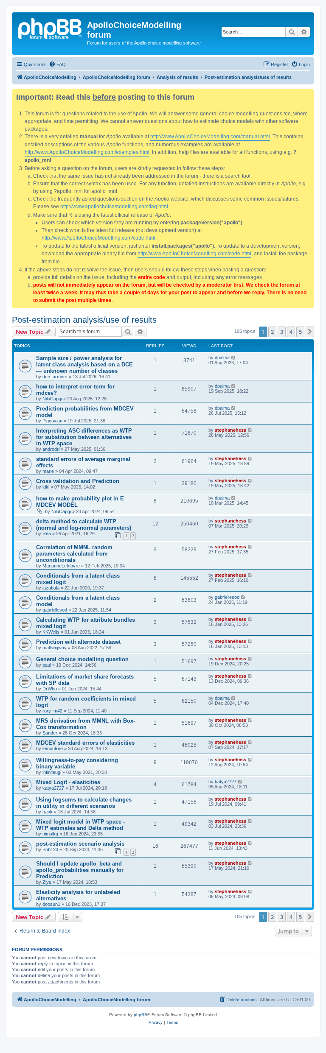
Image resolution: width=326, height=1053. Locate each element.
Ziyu (46, 882)
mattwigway (54, 647)
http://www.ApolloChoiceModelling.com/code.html (98, 238)
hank (47, 811)
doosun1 (51, 904)
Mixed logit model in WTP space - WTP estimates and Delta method (80, 824)
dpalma (222, 357)
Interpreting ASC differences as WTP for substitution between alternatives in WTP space (84, 437)
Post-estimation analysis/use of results (84, 319)
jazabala (50, 587)
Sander (49, 732)
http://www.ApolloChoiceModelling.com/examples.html (87, 152)
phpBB (140, 1014)
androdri (50, 449)
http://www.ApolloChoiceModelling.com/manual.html (210, 137)
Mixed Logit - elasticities (68, 782)
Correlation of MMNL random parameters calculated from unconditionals (74, 553)
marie (48, 471)
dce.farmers (54, 376)
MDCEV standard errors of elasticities (85, 743)
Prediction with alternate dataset (78, 642)
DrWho (49, 688)
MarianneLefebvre (61, 565)
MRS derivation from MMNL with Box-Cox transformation (85, 724)
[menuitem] (57, 64)
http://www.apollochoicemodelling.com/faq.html (114, 206)
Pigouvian (52, 420)
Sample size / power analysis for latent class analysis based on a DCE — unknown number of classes (84, 364)
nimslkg (50, 833)
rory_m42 (52, 710)
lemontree (52, 748)
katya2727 (53, 787)
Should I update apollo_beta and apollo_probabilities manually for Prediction (80, 870)
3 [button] (281, 331)
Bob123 (50, 849)
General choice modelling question (82, 659)
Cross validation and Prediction (77, 481)
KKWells (50, 631)
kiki (45, 486)
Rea (46, 533)
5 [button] (300, 331)
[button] (310, 332)
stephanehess (230, 430)
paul (46, 665)
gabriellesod (54, 609)
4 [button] (290, 331)
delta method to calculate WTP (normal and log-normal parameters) (83, 524)
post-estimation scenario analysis (80, 844)
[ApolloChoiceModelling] (50, 27)
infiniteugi (51, 772)
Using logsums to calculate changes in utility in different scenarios (84, 802)
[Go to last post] (233, 357)
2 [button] (272, 331)
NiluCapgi (52, 398)
